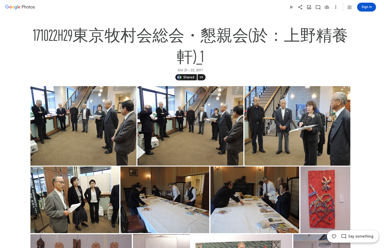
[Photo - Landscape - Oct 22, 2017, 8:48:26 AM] (74, 200)
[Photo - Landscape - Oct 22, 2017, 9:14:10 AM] (164, 200)
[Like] (334, 236)
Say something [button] (360, 236)
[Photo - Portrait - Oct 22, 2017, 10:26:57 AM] (325, 200)
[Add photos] (309, 7)
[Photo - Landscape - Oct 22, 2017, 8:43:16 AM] (190, 126)
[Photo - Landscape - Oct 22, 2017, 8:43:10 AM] (83, 126)
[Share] (300, 7)
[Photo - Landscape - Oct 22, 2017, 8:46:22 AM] (297, 126)
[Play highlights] (291, 7)
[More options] (335, 7)
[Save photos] (326, 7)
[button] (349, 7)
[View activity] (318, 7)
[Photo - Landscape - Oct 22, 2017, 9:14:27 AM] (254, 200)
